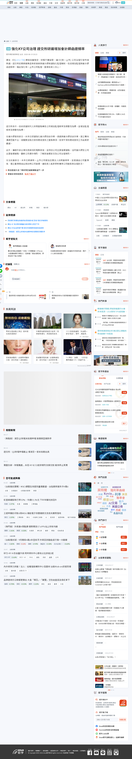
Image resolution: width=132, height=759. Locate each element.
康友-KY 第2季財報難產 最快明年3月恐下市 (23, 224)
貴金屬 (104, 425)
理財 (86, 7)
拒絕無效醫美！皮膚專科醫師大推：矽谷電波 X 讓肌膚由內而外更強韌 (17, 358)
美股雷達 (106, 210)
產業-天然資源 (107, 416)
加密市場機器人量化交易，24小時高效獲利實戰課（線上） (114, 271)
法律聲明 (82, 751)
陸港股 (39, 3)
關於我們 (30, 751)
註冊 (123, 3)
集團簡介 (38, 751)
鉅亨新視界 (106, 194)
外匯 (50, 3)
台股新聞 (15, 41)
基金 (45, 3)
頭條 (9, 7)
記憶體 (104, 537)
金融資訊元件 (54, 751)
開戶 (124, 423)
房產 (80, 7)
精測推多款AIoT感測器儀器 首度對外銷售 (65, 296)
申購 (124, 392)
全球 (56, 3)
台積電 (104, 543)
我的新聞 (114, 7)
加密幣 (62, 3)
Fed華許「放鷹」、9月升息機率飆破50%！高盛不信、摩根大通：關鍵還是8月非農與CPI (77, 358)
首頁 (15, 3)
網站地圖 (75, 751)
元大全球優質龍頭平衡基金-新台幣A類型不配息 (108, 390)
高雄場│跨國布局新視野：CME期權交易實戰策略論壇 (115, 281)
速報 (49, 7)
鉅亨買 (69, 3)
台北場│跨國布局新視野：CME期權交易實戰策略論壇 (115, 261)
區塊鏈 (74, 7)
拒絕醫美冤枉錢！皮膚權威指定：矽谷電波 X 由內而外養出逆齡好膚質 (47, 358)
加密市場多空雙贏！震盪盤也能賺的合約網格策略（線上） (114, 291)
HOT (104, 260)
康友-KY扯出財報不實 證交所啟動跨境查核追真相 (26, 228)
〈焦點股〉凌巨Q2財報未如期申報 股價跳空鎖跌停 (26, 231)
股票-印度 (105, 405)
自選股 (122, 7)
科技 (26, 7)
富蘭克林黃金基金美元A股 (104, 422)
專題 (100, 7)
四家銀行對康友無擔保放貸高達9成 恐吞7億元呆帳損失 (28, 220)
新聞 (21, 3)
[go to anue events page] (113, 2)
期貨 (67, 7)
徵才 (69, 751)
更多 (124, 53)
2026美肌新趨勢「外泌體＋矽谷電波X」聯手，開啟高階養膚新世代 (77, 332)
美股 (32, 3)
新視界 (93, 7)
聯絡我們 (63, 751)
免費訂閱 (123, 720)
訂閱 (83, 3)
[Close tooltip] (17, 299)
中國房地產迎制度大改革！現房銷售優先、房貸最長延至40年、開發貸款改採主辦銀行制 (47, 332)
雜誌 (106, 7)
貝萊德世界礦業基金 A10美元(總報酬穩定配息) (107, 411)
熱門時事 (42, 7)
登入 (119, 3)
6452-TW (19, 59)
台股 (26, 3)
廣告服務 (45, 751)
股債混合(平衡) (107, 396)
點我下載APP (30, 174)
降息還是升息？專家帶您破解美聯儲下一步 (26, 170)
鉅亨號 (77, 3)
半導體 (104, 549)
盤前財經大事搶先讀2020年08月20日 (22, 295)
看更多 (86, 238)
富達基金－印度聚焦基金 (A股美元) (108, 401)
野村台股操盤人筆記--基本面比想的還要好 (17, 332)
